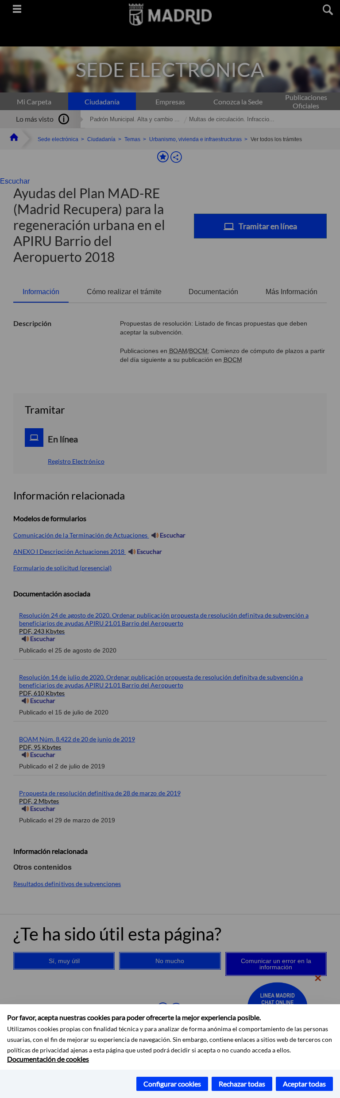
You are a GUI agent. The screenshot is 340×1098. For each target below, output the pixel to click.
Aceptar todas (304, 1083)
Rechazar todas (242, 1083)
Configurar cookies (172, 1083)
